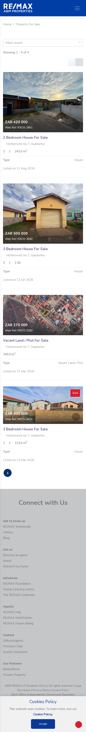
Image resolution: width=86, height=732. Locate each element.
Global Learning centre (18, 589)
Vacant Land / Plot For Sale (25, 340)
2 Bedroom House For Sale (25, 137)
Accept (43, 724)
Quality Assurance (15, 652)
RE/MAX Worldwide (17, 527)
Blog (6, 538)
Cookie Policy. (43, 714)
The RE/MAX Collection (19, 595)
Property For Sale (28, 24)
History (8, 532)
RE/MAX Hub (12, 612)
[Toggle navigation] (77, 8)
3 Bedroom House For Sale (25, 248)
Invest (7, 561)
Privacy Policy (41, 690)
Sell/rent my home (15, 566)
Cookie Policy (60, 690)
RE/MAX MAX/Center (17, 618)
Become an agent (15, 555)
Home (7, 24)
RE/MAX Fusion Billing (18, 623)
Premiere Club (13, 646)
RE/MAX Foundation (17, 584)
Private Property (14, 675)
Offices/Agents (13, 641)
